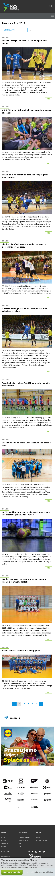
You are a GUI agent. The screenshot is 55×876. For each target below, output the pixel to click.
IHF (20, 843)
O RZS (3, 838)
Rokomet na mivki (42, 840)
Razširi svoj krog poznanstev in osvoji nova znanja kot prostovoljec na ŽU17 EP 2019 (26, 513)
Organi (3, 840)
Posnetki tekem (23, 840)
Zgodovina (4, 843)
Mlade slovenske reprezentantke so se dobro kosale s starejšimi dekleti (24, 580)
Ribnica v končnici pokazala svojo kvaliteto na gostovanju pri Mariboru (24, 245)
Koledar (3, 846)
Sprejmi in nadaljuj (11, 872)
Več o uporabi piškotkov (44, 872)
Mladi (38, 838)
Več (48, 99)
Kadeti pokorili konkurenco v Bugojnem (21, 650)
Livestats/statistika (24, 838)
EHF (20, 846)
